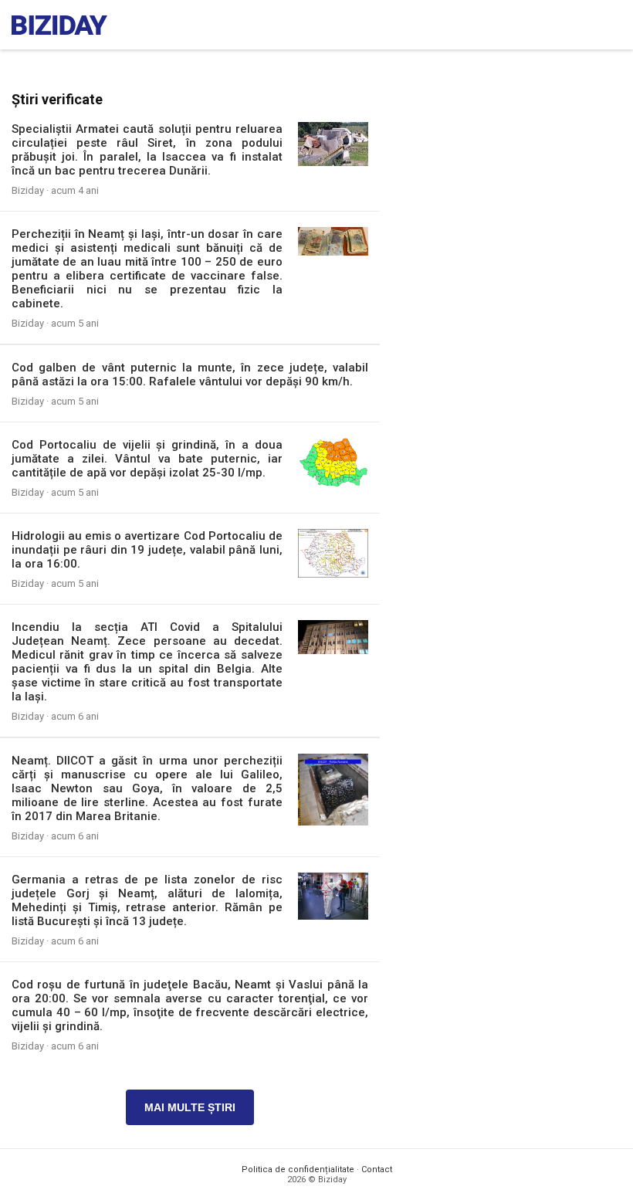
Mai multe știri (189, 1107)
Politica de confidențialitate (298, 1169)
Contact (376, 1169)
